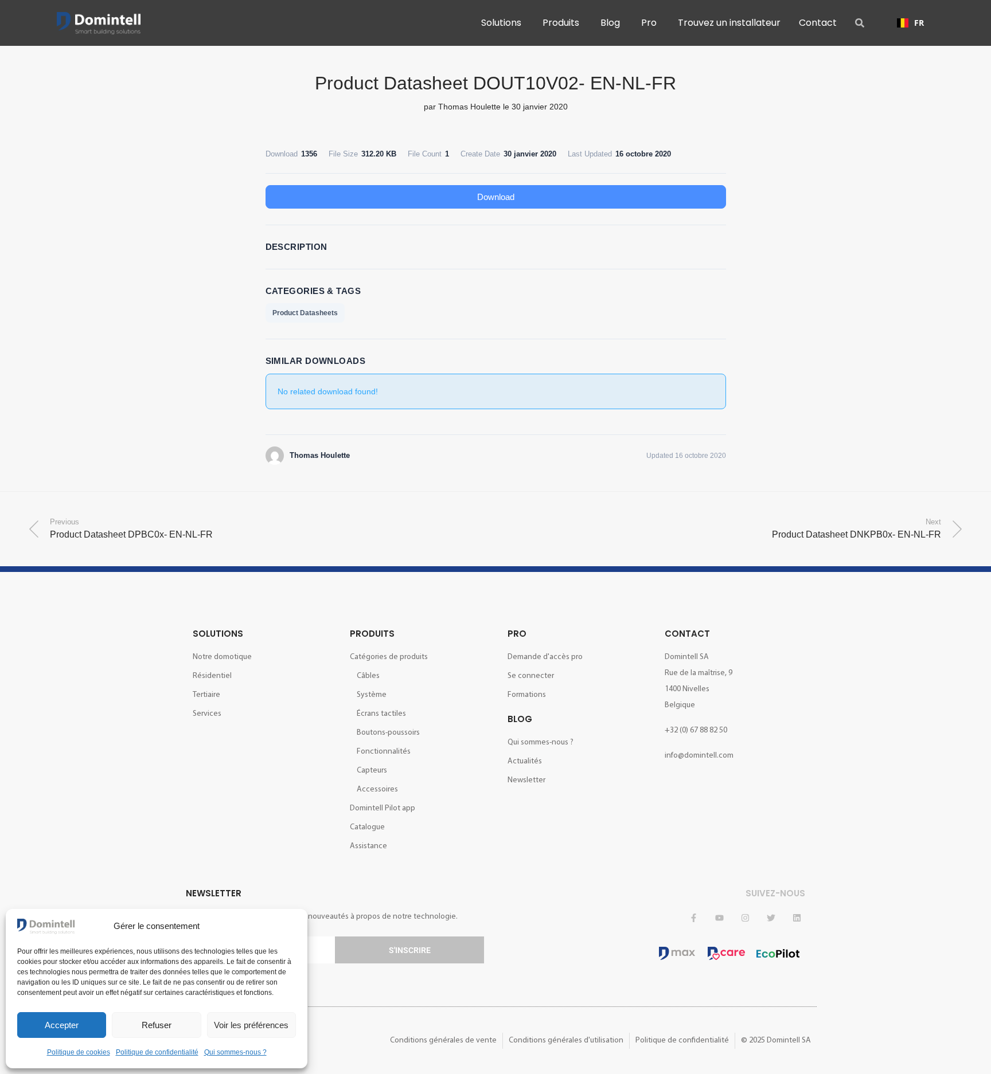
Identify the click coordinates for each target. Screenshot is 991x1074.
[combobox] (910, 22)
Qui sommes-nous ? (235, 1052)
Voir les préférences (251, 1025)
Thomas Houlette (469, 106)
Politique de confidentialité (157, 1052)
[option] (910, 22)
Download (495, 197)
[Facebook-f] (693, 917)
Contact (687, 634)
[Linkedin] (796, 917)
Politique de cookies (78, 1052)
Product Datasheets (305, 313)
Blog (520, 719)
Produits (372, 634)
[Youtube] (719, 917)
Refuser (156, 1025)
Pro (517, 634)
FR (919, 22)
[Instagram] (745, 917)
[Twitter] (770, 917)
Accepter (62, 1025)
